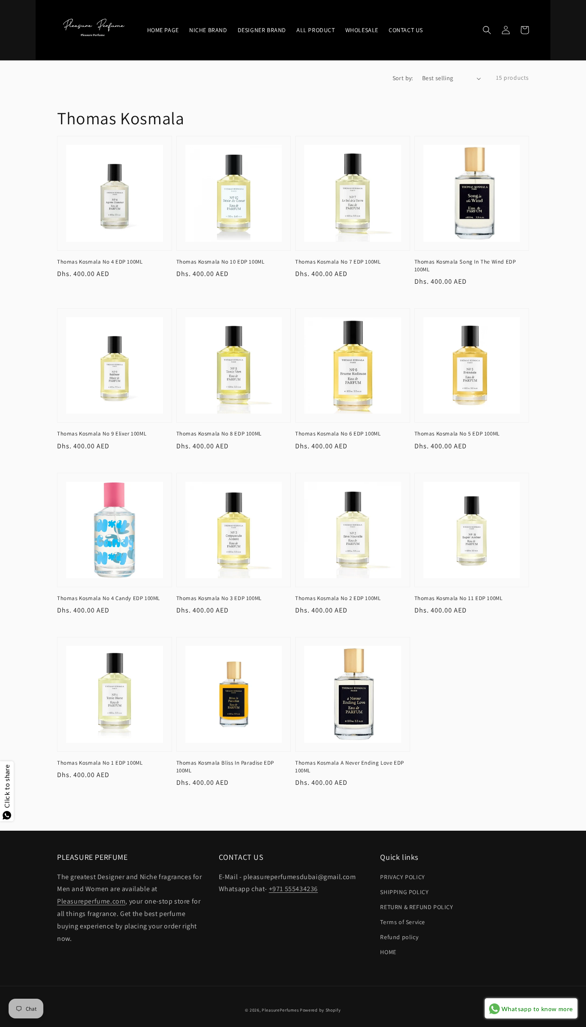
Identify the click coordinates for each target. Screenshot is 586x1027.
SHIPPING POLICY (404, 892)
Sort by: (403, 78)
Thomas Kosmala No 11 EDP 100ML (458, 598)
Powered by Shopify (320, 1010)
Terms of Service (402, 922)
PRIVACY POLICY (402, 877)
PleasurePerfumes (280, 1010)
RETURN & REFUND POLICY (416, 907)
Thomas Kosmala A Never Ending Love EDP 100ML (349, 766)
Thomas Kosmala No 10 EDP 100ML (220, 261)
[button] (486, 30)
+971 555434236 (293, 888)
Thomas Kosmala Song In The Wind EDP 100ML (465, 265)
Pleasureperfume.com (91, 901)
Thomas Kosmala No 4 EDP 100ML (99, 261)
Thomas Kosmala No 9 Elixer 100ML (101, 433)
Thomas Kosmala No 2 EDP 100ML (338, 598)
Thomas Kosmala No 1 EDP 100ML (99, 762)
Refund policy (399, 937)
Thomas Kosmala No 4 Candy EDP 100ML (108, 598)
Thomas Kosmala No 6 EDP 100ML (338, 433)
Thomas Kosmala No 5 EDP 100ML (457, 433)
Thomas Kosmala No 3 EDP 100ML (219, 598)
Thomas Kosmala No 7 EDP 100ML (338, 261)
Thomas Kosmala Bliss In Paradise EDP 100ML (225, 766)
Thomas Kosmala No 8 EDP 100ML (219, 433)
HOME (388, 952)
